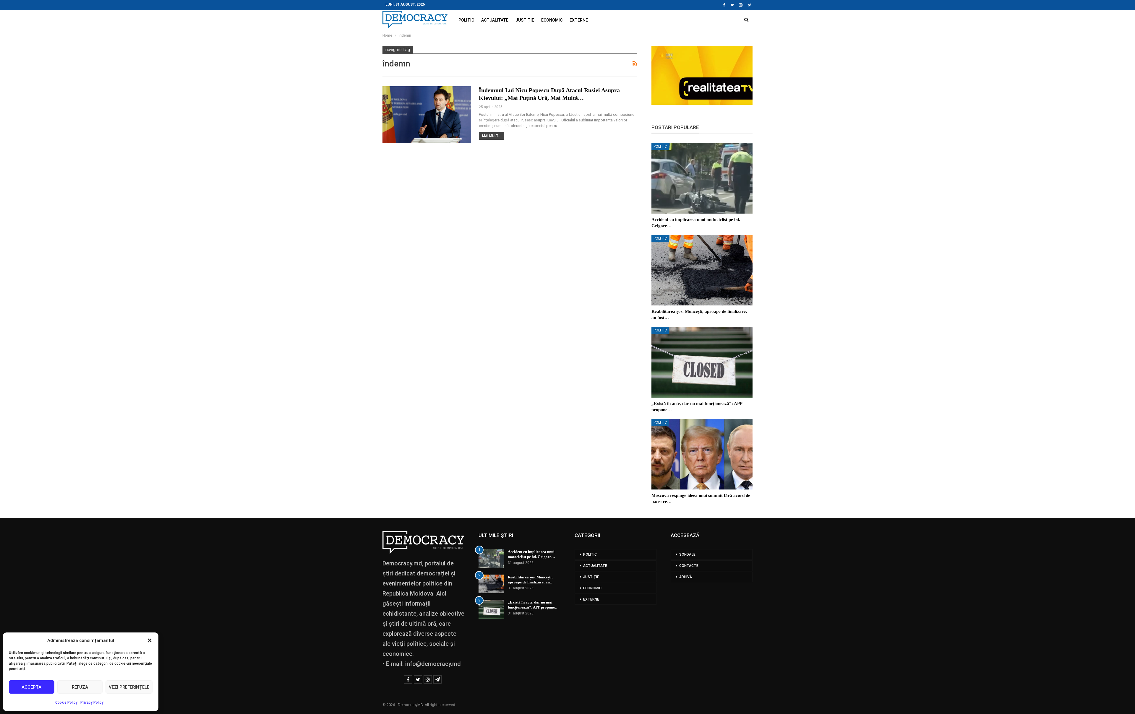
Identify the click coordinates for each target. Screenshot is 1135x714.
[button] (150, 640)
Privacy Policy (91, 702)
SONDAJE (687, 554)
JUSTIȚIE (524, 20)
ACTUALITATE (494, 20)
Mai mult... (491, 136)
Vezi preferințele (129, 687)
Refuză (80, 687)
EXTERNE (579, 20)
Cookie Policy (66, 702)
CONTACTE (688, 566)
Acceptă (31, 687)
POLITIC (466, 20)
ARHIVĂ (685, 577)
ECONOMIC (551, 20)
